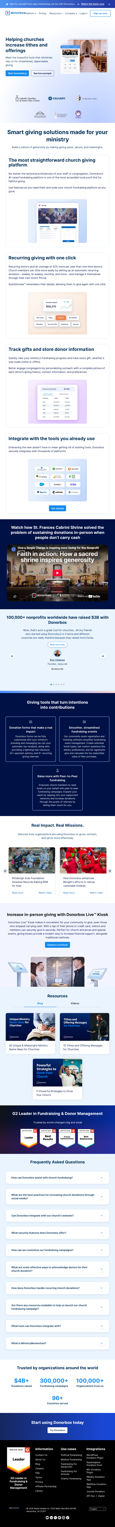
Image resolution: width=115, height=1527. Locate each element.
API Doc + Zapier (96, 1495)
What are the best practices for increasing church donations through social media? (52, 1196)
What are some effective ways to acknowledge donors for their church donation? (49, 1269)
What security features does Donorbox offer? (38, 1232)
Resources (55, 13)
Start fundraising (17, 73)
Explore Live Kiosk (57, 944)
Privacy (39, 1481)
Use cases (68, 1449)
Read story (17, 892)
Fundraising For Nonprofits (69, 1465)
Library (39, 1490)
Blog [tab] (40, 1003)
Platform (29, 13)
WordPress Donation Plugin (95, 1456)
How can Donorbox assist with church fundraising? (42, 1177)
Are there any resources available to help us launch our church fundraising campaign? (49, 1307)
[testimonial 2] (53, 684)
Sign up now (100, 13)
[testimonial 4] (58, 684)
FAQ (37, 1473)
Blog (37, 1464)
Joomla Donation (96, 1491)
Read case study (57, 644)
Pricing (42, 13)
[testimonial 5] (61, 684)
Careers (39, 1468)
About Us (40, 1459)
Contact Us (41, 1455)
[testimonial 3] (56, 684)
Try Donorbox (57, 1430)
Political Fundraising (71, 1455)
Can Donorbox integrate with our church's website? (42, 1215)
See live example (43, 73)
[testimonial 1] (51, 684)
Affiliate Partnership (46, 1486)
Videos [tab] (75, 1003)
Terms (38, 1477)
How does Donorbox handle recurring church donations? (45, 1288)
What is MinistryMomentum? (28, 1343)
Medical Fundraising (71, 1459)
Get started (57, 508)
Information (44, 1449)
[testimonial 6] (64, 684)
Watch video (45, 892)
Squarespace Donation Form (94, 1463)
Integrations (96, 1449)
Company (70, 13)
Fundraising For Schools (69, 1472)
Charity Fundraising (71, 1478)
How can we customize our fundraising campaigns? (42, 1250)
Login (83, 13)
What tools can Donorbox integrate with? (36, 1326)
